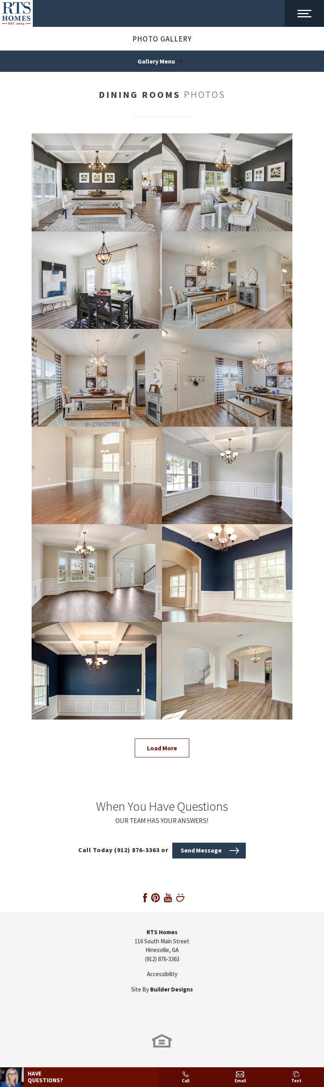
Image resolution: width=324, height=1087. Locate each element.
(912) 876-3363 (162, 959)
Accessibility (162, 974)
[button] (209, 850)
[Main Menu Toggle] (304, 13)
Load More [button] (162, 748)
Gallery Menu (156, 61)
